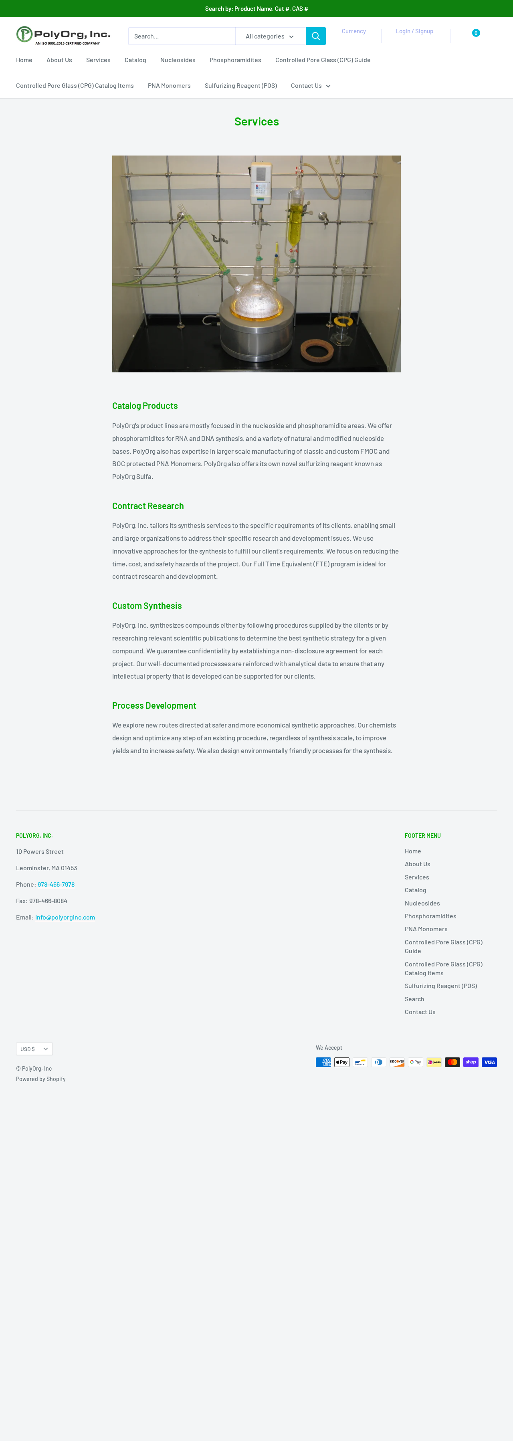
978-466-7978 (56, 884)
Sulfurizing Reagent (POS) (241, 85)
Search (414, 998)
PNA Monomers (169, 85)
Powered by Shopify (41, 1078)
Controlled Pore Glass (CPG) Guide (323, 59)
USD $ (27, 1048)
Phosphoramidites (235, 59)
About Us (59, 59)
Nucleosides (178, 59)
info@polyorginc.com (65, 917)
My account (413, 40)
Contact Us (306, 85)
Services (98, 59)
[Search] (316, 36)
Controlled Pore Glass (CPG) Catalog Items (75, 85)
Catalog (135, 59)
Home (24, 59)
